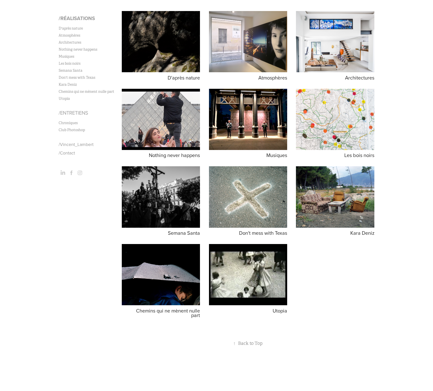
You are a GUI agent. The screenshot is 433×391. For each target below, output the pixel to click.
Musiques (66, 56)
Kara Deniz (68, 84)
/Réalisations (77, 18)
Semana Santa (70, 70)
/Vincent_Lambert (76, 144)
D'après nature (71, 28)
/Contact (67, 153)
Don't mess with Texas (77, 77)
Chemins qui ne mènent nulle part (86, 91)
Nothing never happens (78, 49)
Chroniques (68, 123)
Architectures (70, 42)
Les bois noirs (69, 63)
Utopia (64, 98)
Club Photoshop (72, 130)
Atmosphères (69, 35)
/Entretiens (73, 112)
